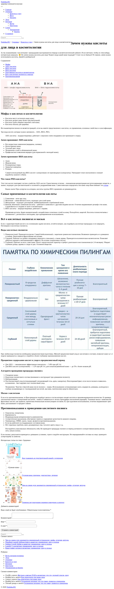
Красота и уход (15, 14)
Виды (12, 24)
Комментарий (6, 518)
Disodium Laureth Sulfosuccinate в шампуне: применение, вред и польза (32, 542)
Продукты (14, 26)
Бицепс (17, 32)
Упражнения (14, 30)
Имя (3, 522)
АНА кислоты (10, 66)
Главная (8, 10)
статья (105, 185)
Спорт (7, 28)
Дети (7, 20)
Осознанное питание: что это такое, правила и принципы (43, 581)
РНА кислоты (10, 70)
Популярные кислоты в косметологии (19, 72)
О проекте (9, 34)
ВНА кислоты (10, 68)
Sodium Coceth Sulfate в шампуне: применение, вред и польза (28, 544)
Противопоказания (12, 76)
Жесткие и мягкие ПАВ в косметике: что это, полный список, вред (43, 575)
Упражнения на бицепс (14, 568)
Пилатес (13, 18)
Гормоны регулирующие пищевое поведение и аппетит (43, 502)
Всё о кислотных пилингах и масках (19, 74)
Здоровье (8, 12)
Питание (8, 22)
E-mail (4, 526)
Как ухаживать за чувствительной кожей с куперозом (42, 458)
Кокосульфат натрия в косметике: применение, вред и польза (28, 548)
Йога (12, 16)
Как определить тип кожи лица (33, 577)
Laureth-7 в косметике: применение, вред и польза (24, 546)
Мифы (7, 64)
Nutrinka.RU (5, 2)
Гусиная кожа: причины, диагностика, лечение (40, 475)
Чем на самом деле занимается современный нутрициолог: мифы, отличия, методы (53, 485)
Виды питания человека (14, 556)
